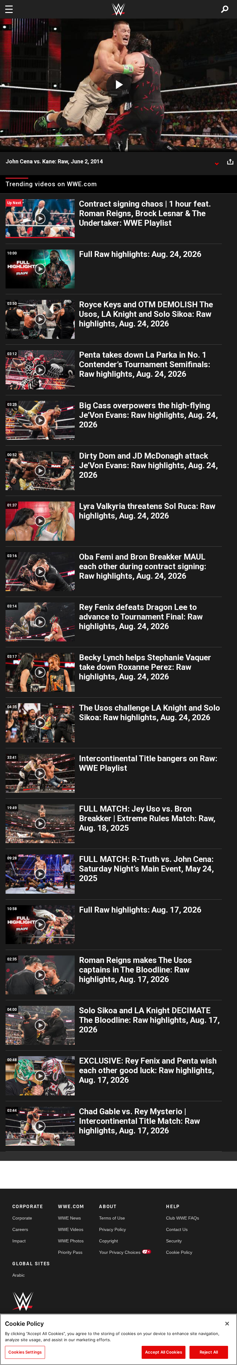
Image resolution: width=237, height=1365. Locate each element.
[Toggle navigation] (9, 9)
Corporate (22, 1218)
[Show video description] (216, 162)
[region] (118, 1339)
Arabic (18, 1275)
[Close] (227, 1323)
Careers (20, 1229)
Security (174, 1240)
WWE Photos (71, 1240)
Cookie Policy (179, 1252)
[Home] (118, 9)
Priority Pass (70, 1252)
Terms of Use (112, 1218)
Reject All (209, 1352)
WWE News (69, 1218)
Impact (19, 1240)
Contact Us (177, 1229)
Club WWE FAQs (182, 1218)
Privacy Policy (112, 1229)
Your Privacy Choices (119, 1252)
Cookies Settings (25, 1352)
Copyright (108, 1240)
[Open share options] (230, 162)
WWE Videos (70, 1229)
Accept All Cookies (163, 1352)
